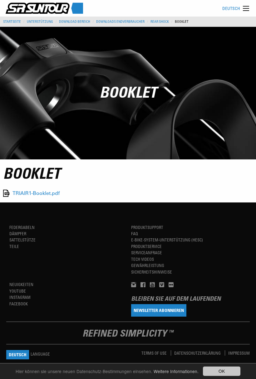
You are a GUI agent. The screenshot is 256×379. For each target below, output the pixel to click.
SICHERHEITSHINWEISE (151, 272)
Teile (14, 246)
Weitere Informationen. (176, 371)
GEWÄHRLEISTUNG (147, 265)
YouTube (17, 291)
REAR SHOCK (159, 21)
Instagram (20, 297)
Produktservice (146, 246)
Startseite (12, 21)
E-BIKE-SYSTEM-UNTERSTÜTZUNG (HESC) (167, 239)
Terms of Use (154, 353)
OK (222, 371)
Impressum (239, 353)
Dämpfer (17, 233)
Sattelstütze (22, 239)
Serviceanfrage (146, 252)
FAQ (134, 233)
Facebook (18, 303)
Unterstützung (40, 21)
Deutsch (231, 8)
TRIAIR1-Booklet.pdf (36, 193)
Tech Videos (142, 259)
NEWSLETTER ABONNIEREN (159, 310)
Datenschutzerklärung (198, 353)
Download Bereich (74, 21)
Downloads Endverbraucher (120, 21)
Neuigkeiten (21, 284)
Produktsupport (147, 227)
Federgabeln (22, 227)
